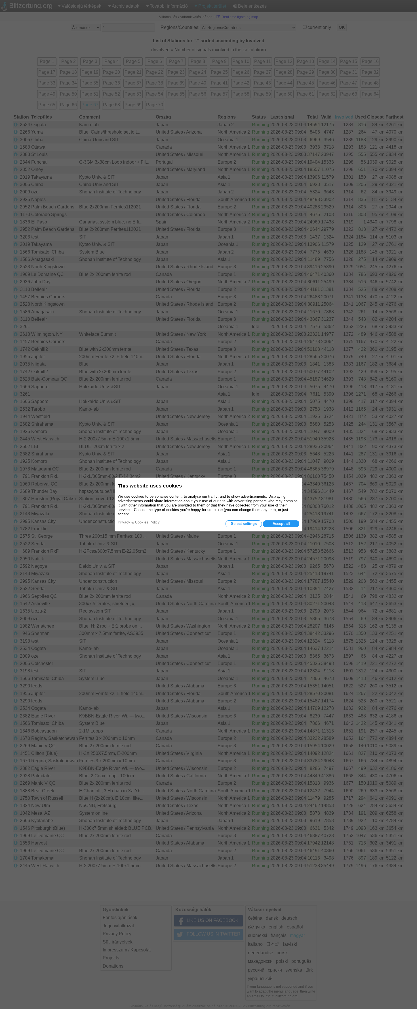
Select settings (244, 524)
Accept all (281, 524)
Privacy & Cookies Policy (139, 522)
